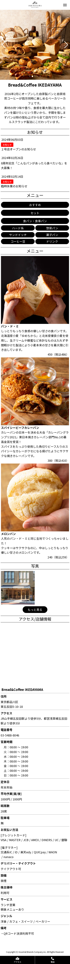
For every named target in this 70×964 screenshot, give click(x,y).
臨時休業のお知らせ (14, 186)
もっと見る (35, 609)
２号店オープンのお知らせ (18, 149)
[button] (4, 44)
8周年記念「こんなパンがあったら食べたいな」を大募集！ (34, 165)
